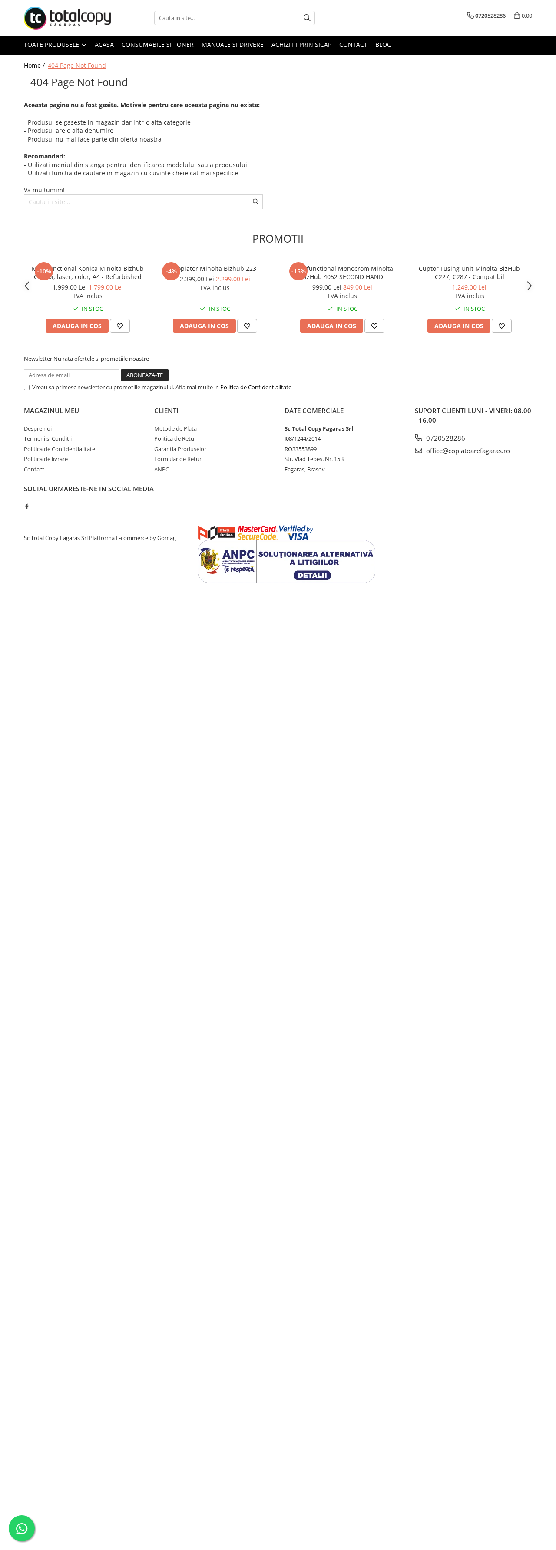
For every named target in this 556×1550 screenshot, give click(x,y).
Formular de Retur (178, 459)
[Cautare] (307, 18)
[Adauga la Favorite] (120, 326)
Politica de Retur (175, 438)
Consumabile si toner (158, 44)
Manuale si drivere (233, 44)
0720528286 (444, 438)
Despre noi (38, 428)
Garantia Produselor (180, 449)
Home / (35, 65)
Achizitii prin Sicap (301, 44)
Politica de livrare (46, 459)
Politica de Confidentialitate (255, 387)
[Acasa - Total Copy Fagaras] (67, 18)
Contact (353, 44)
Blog (383, 44)
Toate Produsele (52, 44)
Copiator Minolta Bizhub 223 (214, 268)
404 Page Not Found (77, 65)
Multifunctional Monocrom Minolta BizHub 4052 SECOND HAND (342, 272)
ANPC (161, 469)
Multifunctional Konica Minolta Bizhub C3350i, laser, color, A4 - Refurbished (88, 272)
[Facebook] (27, 506)
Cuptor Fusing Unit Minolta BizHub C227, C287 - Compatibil (469, 272)
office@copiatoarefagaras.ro (467, 450)
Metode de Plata (175, 428)
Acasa (104, 44)
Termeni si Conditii (48, 438)
